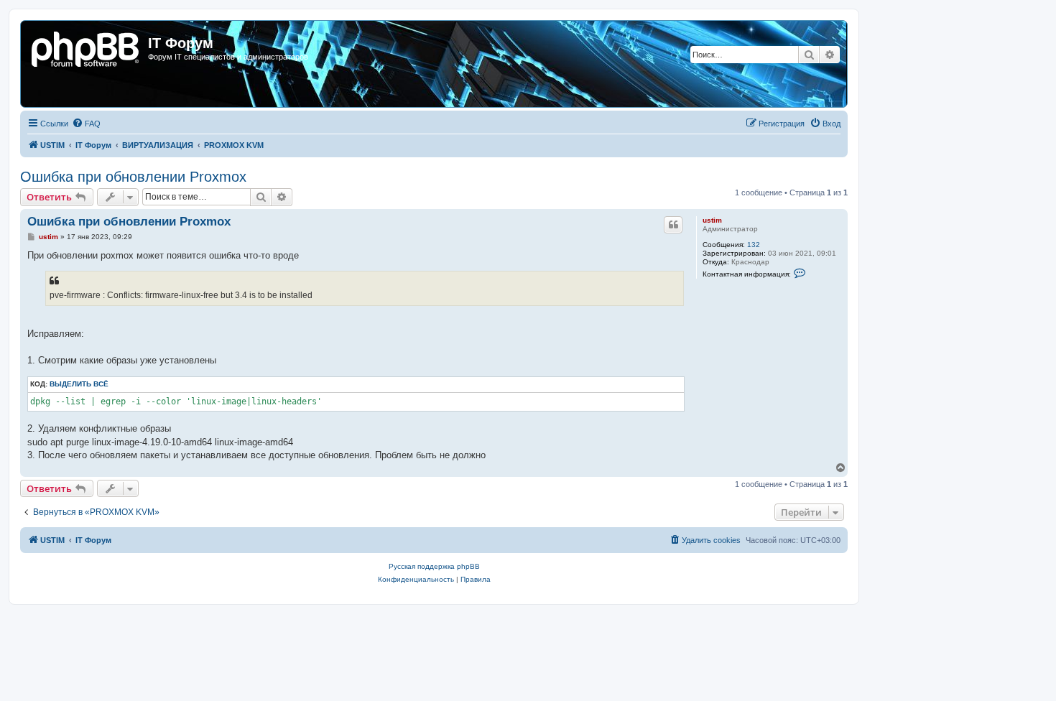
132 (753, 245)
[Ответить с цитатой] (673, 224)
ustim (712, 220)
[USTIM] (86, 47)
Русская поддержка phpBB (434, 566)
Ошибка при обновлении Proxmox (133, 177)
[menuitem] (86, 123)
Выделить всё (79, 384)
